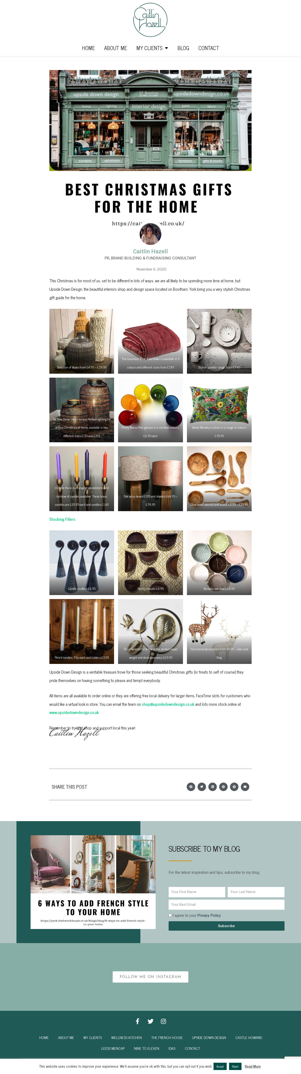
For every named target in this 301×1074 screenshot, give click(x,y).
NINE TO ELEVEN (146, 1048)
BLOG (183, 47)
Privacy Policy (209, 915)
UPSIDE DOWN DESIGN (209, 1037)
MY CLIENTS (149, 47)
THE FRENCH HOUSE (167, 1037)
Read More (253, 1066)
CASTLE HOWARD (248, 1037)
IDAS (172, 1048)
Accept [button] (220, 1066)
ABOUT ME (115, 47)
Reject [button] (235, 1066)
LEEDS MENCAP (113, 1048)
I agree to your (197, 915)
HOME (88, 47)
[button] (191, 787)
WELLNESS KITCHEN (126, 1037)
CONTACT (208, 47)
